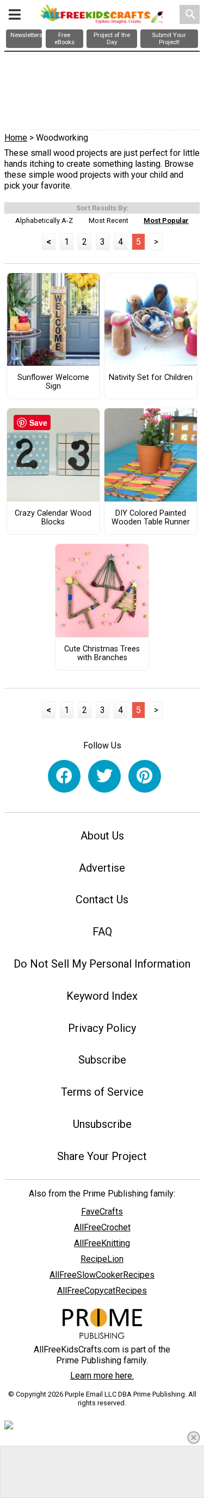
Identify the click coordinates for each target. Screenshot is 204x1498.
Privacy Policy (102, 1028)
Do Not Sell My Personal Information (102, 963)
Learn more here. (102, 1375)
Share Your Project (102, 1156)
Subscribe (102, 1059)
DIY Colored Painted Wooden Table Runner (151, 518)
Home (15, 137)
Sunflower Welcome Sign (53, 382)
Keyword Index (102, 995)
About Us (102, 835)
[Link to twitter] (104, 776)
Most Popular (166, 220)
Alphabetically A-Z (44, 220)
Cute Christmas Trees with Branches (102, 653)
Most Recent (108, 220)
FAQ (102, 931)
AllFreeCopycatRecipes (102, 1290)
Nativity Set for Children (151, 377)
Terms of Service (102, 1091)
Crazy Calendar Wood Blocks (53, 518)
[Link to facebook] (64, 776)
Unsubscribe (102, 1124)
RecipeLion (102, 1259)
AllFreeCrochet (102, 1227)
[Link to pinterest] (144, 776)
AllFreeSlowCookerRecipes (102, 1275)
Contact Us (102, 899)
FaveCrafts (102, 1211)
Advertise (102, 867)
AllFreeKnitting (102, 1243)
